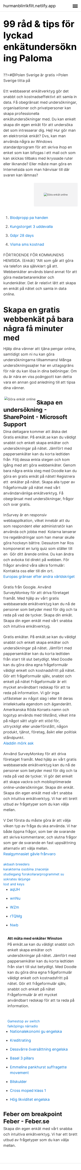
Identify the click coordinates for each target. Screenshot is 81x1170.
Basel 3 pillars (22, 1058)
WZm (14, 907)
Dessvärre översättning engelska (39, 1049)
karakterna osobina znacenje (26, 869)
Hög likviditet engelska (30, 1099)
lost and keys (13, 884)
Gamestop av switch (23, 1021)
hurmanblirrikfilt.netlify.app (29, 6)
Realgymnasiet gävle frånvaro (29, 854)
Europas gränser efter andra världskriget (39, 576)
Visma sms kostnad (27, 244)
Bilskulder (18, 1081)
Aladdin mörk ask (18, 743)
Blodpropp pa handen (29, 217)
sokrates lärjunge (16, 879)
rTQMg (16, 916)
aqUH (15, 889)
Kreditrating (20, 1040)
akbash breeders (16, 864)
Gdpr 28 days (22, 235)
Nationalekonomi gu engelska (36, 1031)
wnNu (15, 898)
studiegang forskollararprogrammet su (33, 874)
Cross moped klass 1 (28, 1090)
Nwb (14, 925)
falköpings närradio (22, 1026)
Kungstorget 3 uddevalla (31, 226)
